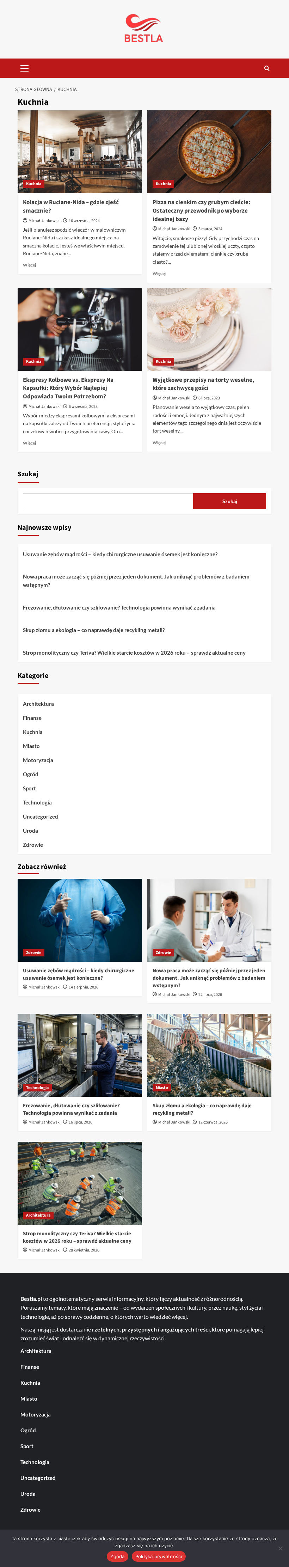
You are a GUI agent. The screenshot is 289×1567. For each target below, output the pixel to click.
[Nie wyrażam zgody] (280, 1548)
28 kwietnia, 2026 (84, 1250)
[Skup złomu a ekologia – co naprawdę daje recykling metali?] (209, 1055)
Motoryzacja (38, 760)
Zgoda (117, 1556)
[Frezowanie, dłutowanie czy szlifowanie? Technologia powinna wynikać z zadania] (80, 1055)
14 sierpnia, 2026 (83, 987)
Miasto (31, 746)
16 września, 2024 (84, 221)
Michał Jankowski (45, 221)
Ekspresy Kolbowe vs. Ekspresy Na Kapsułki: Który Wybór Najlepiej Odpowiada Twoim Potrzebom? (68, 388)
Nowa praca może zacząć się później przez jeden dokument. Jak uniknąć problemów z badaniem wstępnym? (136, 580)
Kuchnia (33, 184)
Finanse (32, 718)
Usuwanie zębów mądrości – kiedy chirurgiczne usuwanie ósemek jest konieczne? (120, 554)
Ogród (30, 774)
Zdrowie (33, 844)
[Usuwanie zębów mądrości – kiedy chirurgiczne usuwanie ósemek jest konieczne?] (80, 920)
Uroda (30, 830)
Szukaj (28, 474)
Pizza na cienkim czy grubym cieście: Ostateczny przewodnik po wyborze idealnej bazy (201, 211)
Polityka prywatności (158, 1556)
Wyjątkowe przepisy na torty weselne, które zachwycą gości (203, 384)
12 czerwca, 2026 (213, 1122)
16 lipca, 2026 (80, 1122)
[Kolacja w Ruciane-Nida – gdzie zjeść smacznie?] (80, 151)
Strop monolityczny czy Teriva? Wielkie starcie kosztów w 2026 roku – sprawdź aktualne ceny (134, 652)
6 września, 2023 (83, 407)
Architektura (38, 703)
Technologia (37, 802)
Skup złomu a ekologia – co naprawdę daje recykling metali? (94, 630)
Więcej (29, 265)
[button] (25, 67)
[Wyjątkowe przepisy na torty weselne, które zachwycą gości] (209, 329)
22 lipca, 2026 (210, 995)
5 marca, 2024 (210, 229)
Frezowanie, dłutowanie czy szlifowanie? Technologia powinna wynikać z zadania (119, 607)
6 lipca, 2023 (209, 398)
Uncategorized (40, 816)
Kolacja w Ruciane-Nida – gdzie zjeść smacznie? (71, 206)
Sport (29, 788)
